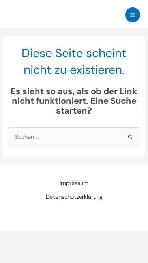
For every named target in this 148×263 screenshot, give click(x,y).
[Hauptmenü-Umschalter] (132, 14)
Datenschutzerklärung (74, 197)
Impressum (74, 183)
